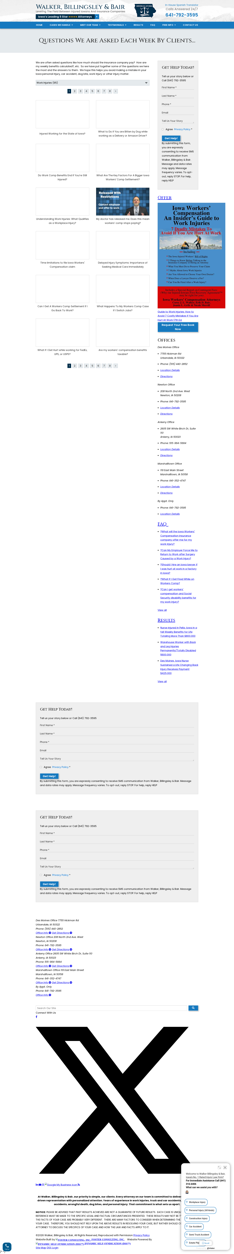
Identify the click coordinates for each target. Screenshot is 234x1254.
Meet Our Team (89, 25)
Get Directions (61, 933)
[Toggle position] (219, 1167)
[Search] (193, 1008)
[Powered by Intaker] (211, 1248)
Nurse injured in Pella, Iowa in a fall (178, 632)
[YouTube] (40, 1184)
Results (138, 25)
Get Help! (171, 138)
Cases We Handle (60, 25)
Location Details (170, 370)
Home (39, 25)
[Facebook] (36, 1016)
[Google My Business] (61, 1184)
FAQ (152, 25)
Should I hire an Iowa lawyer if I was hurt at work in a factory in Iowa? (178, 569)
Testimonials (116, 25)
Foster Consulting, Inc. (108, 1239)
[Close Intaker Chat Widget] (225, 1167)
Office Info (42, 933)
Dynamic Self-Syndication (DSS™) (107, 1243)
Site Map (41, 1247)
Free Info (168, 25)
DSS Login (52, 1247)
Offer (165, 198)
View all (162, 610)
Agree (178, 129)
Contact (190, 25)
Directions (166, 376)
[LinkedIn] (37, 1184)
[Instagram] (43, 1184)
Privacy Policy (182, 129)
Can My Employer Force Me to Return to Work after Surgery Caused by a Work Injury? (179, 554)
